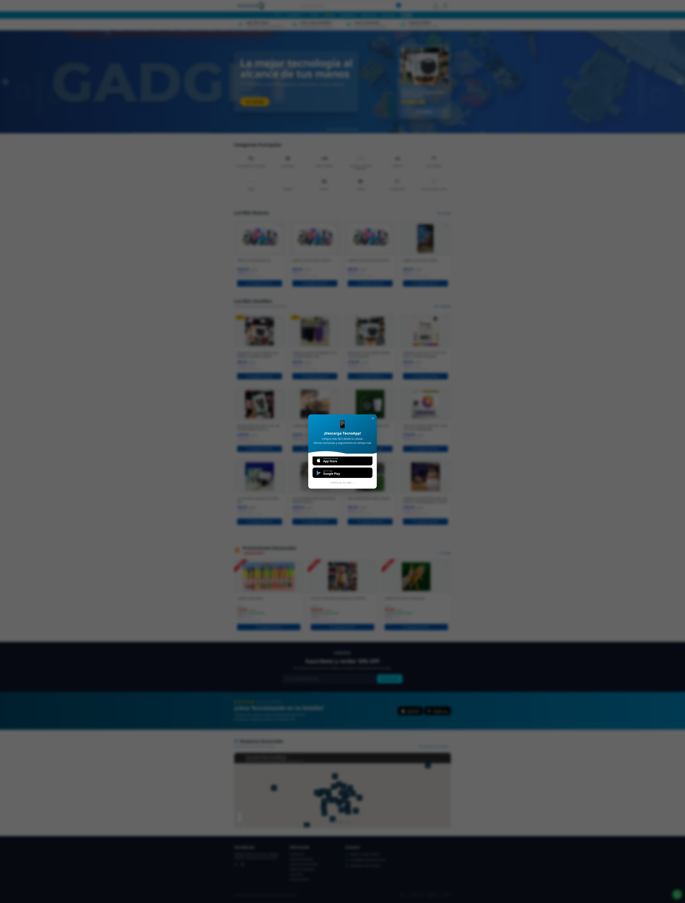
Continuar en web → (342, 482)
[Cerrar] (373, 418)
